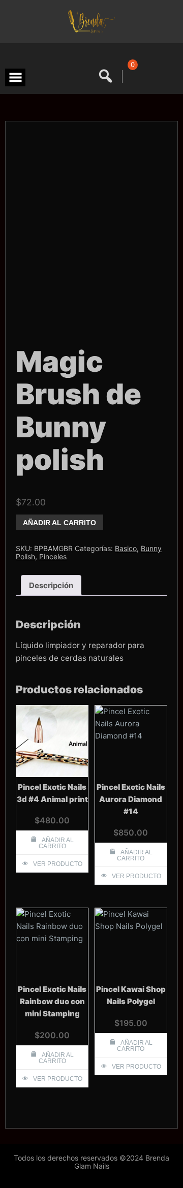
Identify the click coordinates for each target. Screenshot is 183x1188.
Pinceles (53, 556)
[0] (131, 76)
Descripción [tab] (51, 585)
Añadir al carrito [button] (56, 843)
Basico (126, 548)
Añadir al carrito (59, 523)
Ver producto (57, 864)
